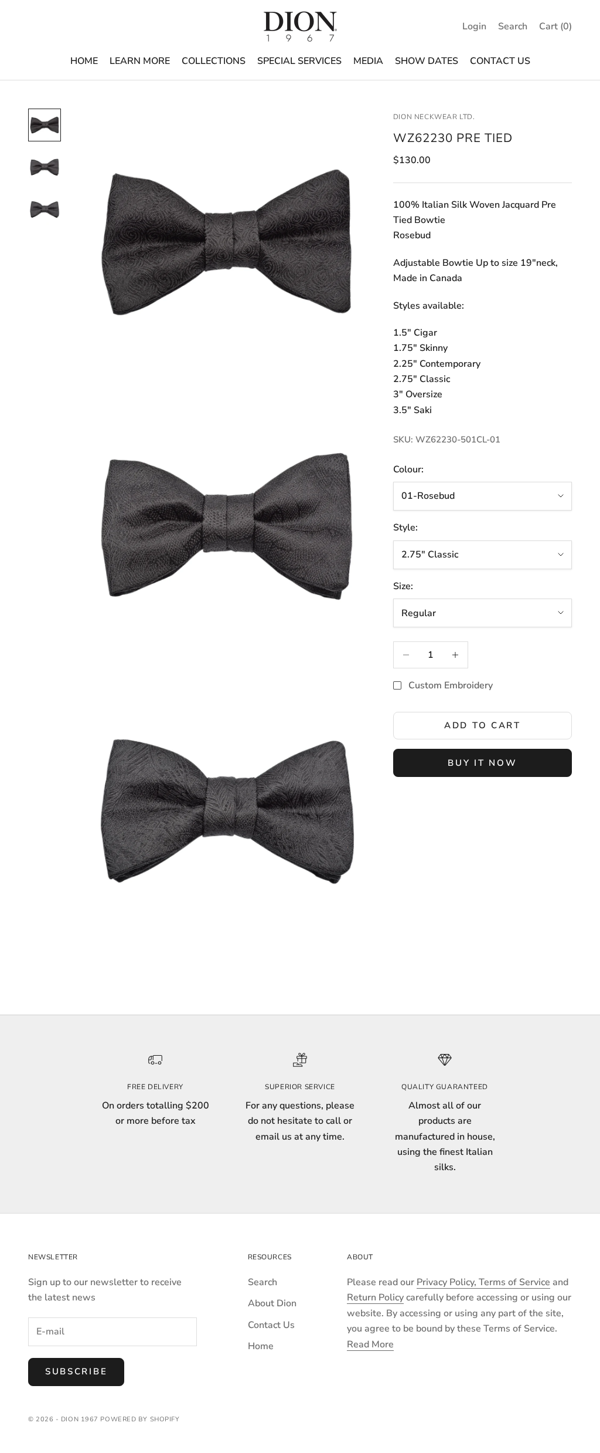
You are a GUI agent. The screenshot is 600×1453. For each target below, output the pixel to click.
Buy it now (482, 763)
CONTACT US (500, 61)
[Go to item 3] (44, 209)
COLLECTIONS (214, 61)
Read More (370, 1344)
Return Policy (375, 1297)
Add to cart (482, 725)
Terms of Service (514, 1282)
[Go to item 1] (44, 125)
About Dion (272, 1303)
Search (262, 1282)
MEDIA (368, 61)
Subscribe (76, 1371)
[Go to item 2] (44, 167)
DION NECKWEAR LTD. (434, 116)
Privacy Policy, (448, 1282)
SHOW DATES (426, 61)
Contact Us (271, 1325)
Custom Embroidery (450, 685)
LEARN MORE (140, 61)
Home (261, 1346)
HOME (84, 61)
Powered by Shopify (139, 1419)
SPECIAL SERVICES (299, 61)
